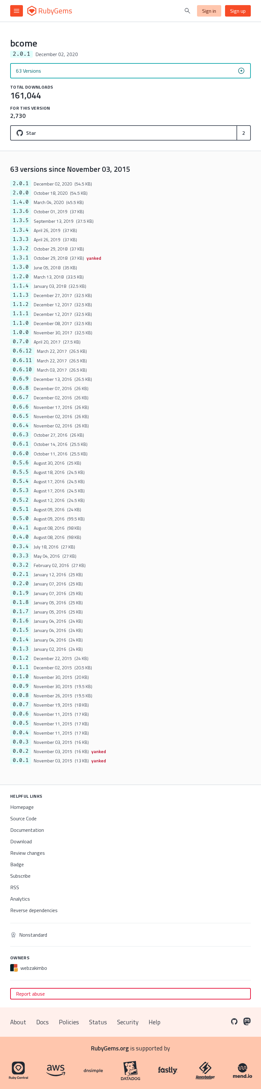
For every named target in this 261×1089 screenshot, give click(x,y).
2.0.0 (21, 193)
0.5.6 (21, 463)
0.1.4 (21, 639)
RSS (14, 887)
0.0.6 (21, 714)
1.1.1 (21, 313)
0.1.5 (21, 630)
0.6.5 (21, 416)
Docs (42, 1022)
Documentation (27, 830)
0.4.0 (21, 537)
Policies (69, 1022)
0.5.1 (21, 509)
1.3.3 (21, 239)
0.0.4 (21, 733)
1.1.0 (21, 323)
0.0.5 (21, 723)
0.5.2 (21, 500)
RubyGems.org (110, 1048)
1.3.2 (21, 248)
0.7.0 (21, 341)
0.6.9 (21, 379)
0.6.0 (21, 453)
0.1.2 (21, 658)
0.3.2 (21, 565)
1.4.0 (21, 202)
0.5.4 (21, 481)
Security (127, 1022)
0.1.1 (21, 667)
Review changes (27, 853)
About (18, 1022)
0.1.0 (21, 676)
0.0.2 (21, 751)
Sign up (238, 11)
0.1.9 (21, 593)
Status (98, 1022)
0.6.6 (21, 407)
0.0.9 (21, 686)
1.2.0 (21, 276)
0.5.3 (21, 490)
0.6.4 (21, 425)
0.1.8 (21, 602)
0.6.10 (22, 370)
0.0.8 (21, 695)
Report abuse (30, 994)
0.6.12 (22, 351)
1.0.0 (21, 332)
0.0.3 (21, 742)
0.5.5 (21, 472)
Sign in (209, 11)
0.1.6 (21, 621)
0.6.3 (21, 435)
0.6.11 (22, 360)
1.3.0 (21, 267)
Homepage (22, 807)
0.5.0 (21, 518)
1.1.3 (21, 295)
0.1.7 (21, 611)
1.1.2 (21, 304)
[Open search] (187, 11)
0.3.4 (21, 546)
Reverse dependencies (34, 910)
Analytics (20, 899)
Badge (17, 864)
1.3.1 (21, 258)
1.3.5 (21, 220)
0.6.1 (21, 444)
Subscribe (20, 876)
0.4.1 (21, 528)
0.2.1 (21, 574)
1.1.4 (21, 286)
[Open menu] (16, 11)
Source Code (23, 818)
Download (21, 841)
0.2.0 (21, 583)
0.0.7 (21, 704)
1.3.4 (21, 230)
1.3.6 (21, 211)
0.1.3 (21, 649)
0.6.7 (21, 397)
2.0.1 (21, 183)
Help (154, 1022)
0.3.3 (21, 556)
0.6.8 (21, 388)
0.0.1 (21, 760)
